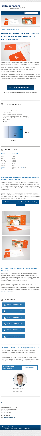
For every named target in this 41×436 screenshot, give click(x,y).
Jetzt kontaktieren (29, 367)
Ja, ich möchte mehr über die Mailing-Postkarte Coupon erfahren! (22, 203)
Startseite (3, 29)
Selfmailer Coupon (6, 291)
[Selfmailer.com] (13, 7)
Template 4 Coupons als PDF (14, 317)
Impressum (6, 428)
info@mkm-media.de (8, 368)
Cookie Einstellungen (24, 428)
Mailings (8, 29)
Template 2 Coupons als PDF (14, 304)
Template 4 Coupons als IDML (15, 336)
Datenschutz (14, 428)
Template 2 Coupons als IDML (15, 323)
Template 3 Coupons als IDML (15, 329)
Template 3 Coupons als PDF (14, 311)
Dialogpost (22, 167)
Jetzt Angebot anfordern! (22, 87)
